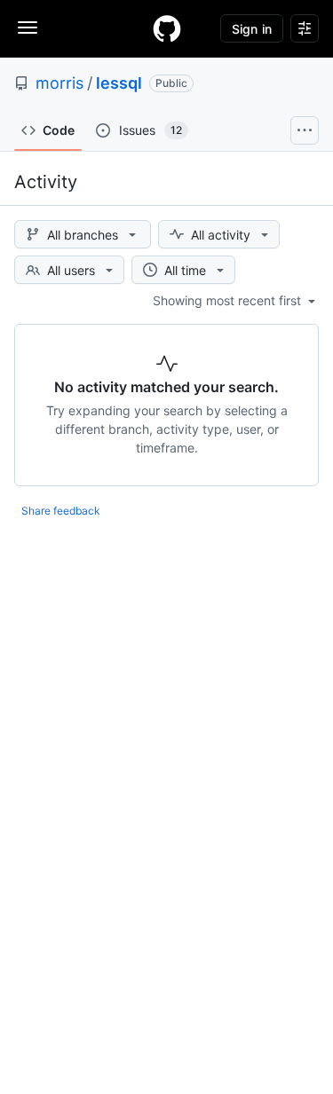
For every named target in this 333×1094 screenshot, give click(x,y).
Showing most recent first (229, 300)
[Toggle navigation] (27, 27)
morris (59, 83)
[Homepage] (167, 28)
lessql (119, 83)
